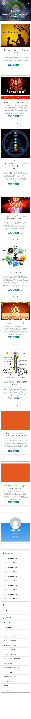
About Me (15, 536)
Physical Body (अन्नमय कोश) (10, 654)
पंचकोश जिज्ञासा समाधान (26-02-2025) (11, 567)
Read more (15, 71)
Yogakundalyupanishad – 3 (15, 102)
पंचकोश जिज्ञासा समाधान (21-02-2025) (11, 580)
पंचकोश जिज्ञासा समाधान (8, 672)
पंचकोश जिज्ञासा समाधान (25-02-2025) (11, 572)
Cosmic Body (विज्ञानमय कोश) (10, 645)
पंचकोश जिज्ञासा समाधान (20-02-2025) (11, 585)
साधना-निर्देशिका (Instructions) (10, 676)
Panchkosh (6, 631)
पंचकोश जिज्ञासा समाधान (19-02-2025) (11, 589)
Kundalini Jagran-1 (15, 323)
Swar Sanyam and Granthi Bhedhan (15, 383)
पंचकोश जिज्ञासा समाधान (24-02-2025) (11, 576)
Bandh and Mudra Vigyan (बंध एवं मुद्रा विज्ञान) (15, 486)
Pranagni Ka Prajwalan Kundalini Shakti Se (15, 217)
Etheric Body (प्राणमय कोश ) (10, 649)
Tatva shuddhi (15, 272)
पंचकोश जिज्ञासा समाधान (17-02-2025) (11, 598)
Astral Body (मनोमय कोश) (9, 636)
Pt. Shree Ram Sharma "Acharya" (11, 667)
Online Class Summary (9, 627)
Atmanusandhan (7, 622)
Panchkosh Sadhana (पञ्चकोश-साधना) (12, 658)
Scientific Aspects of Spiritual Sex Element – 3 (15, 434)
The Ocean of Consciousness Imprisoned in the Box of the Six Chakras (15, 165)
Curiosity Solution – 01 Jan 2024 (15, 51)
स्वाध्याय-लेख (6, 685)
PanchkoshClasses (8, 663)
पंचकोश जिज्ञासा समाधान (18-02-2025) (11, 594)
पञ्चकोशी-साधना (7, 690)
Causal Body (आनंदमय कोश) (10, 640)
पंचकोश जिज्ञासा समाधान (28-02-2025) (11, 558)
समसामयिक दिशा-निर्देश (8, 681)
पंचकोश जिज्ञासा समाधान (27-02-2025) (11, 563)
